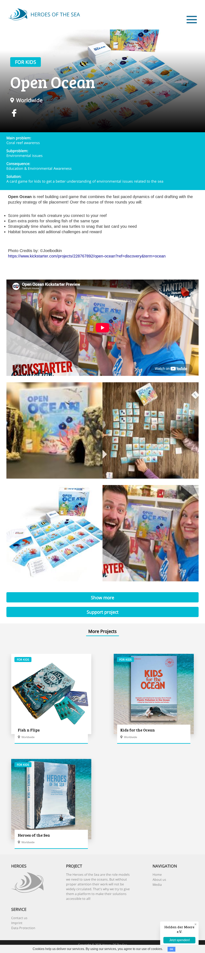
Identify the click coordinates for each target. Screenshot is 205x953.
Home (157, 874)
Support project (103, 612)
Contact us (19, 918)
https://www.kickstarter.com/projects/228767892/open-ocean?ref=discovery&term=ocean (87, 256)
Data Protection (23, 928)
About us (159, 879)
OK (171, 949)
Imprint (16, 923)
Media (157, 884)
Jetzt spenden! (179, 940)
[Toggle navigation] (192, 19)
